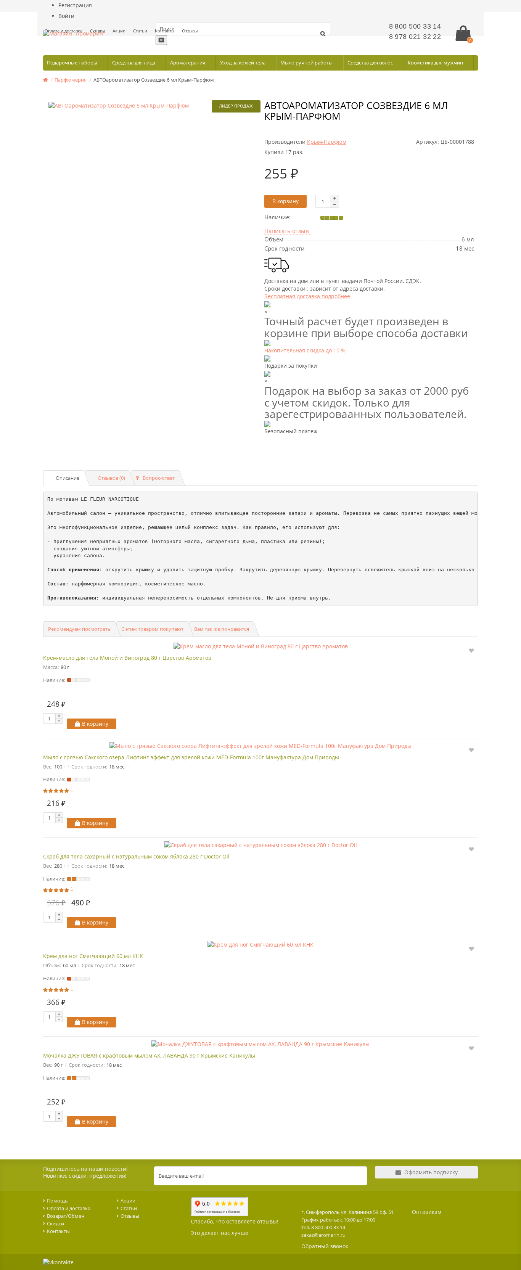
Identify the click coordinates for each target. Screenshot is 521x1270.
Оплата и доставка (63, 31)
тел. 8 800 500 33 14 (323, 1227)
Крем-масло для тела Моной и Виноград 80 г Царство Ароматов (127, 657)
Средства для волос (370, 62)
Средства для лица (134, 62)
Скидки (97, 31)
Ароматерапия (188, 62)
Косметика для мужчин (436, 62)
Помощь (57, 1200)
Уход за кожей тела (243, 62)
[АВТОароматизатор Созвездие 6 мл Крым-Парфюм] (152, 105)
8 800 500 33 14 (415, 26)
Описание (67, 477)
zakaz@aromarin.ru (323, 1234)
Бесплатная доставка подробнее (307, 296)
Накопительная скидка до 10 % (305, 350)
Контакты (164, 31)
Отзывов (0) (111, 477)
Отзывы (190, 31)
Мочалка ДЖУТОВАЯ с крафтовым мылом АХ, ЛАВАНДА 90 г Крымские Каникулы (149, 1055)
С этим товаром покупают (152, 628)
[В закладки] (471, 650)
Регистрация (75, 5)
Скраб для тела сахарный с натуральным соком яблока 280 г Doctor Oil (136, 856)
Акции (119, 31)
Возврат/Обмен (65, 1215)
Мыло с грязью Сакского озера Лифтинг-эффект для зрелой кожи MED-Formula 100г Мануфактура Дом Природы (191, 757)
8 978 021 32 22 (415, 36)
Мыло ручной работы (307, 62)
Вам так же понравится (221, 628)
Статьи (140, 31)
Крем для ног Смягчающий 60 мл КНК (93, 956)
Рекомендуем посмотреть (79, 628)
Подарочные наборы (72, 62)
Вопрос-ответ (159, 477)
